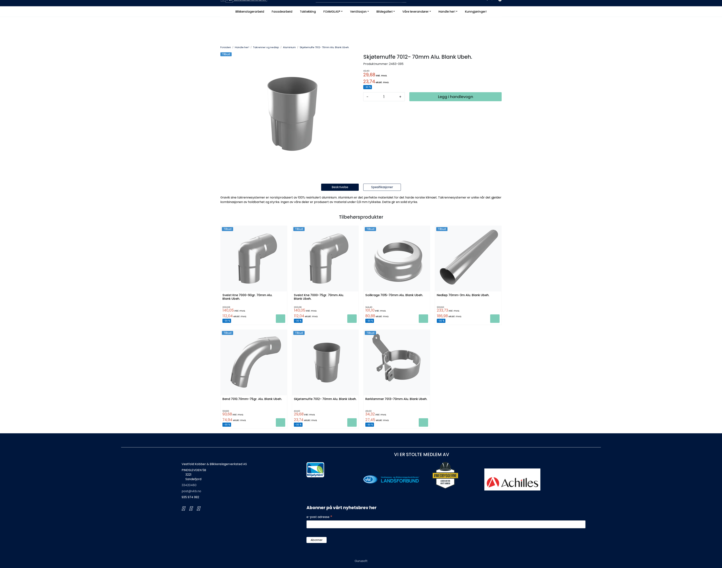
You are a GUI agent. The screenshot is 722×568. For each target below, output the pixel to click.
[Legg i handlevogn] (280, 318)
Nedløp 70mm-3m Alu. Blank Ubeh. (463, 295)
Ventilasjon (358, 12)
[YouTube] (198, 508)
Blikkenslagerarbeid (249, 12)
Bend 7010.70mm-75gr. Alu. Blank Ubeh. (252, 399)
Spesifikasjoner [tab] (382, 187)
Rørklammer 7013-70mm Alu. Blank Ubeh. (396, 399)
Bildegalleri (384, 12)
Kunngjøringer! (476, 12)
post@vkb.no (191, 491)
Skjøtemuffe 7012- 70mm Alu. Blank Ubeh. (325, 399)
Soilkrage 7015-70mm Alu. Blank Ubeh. (394, 295)
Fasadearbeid (282, 12)
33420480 (189, 485)
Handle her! (446, 12)
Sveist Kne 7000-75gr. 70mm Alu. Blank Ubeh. (319, 297)
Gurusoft (361, 561)
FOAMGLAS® (331, 12)
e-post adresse (319, 517)
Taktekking (308, 12)
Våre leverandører (415, 12)
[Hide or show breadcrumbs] (351, 47)
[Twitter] (183, 508)
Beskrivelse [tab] (340, 187)
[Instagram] (190, 508)
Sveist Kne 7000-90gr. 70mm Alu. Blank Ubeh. (247, 297)
